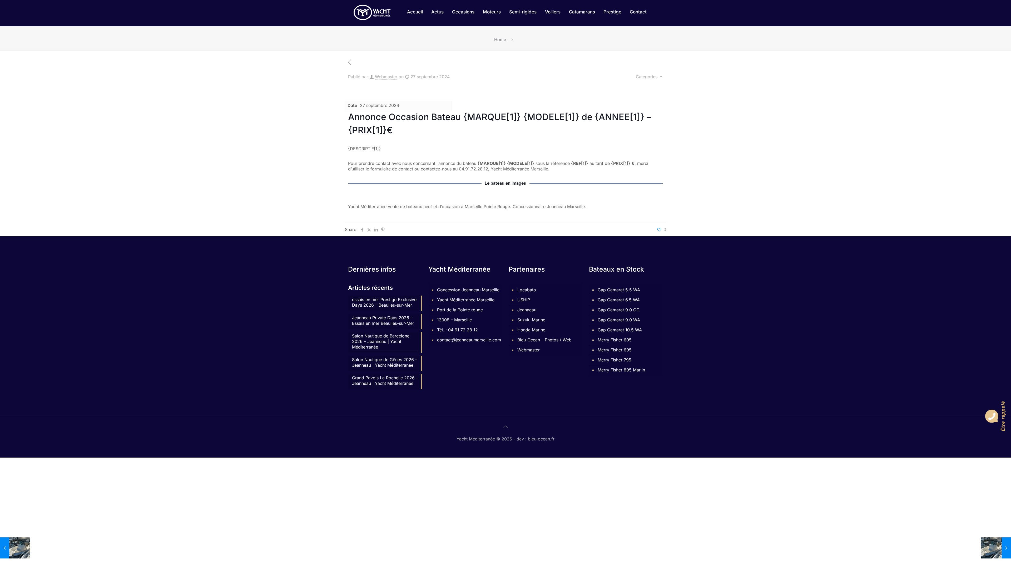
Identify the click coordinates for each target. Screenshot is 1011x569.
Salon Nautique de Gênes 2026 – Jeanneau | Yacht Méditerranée (384, 362)
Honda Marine (531, 329)
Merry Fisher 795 (614, 359)
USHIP (523, 299)
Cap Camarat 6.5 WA (619, 299)
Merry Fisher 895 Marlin (621, 369)
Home (500, 39)
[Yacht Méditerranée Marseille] (372, 12)
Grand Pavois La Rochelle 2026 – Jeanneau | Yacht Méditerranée (385, 380)
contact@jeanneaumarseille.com (468, 339)
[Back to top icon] (505, 426)
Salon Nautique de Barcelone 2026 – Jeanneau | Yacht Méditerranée (380, 341)
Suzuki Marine (531, 319)
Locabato (526, 289)
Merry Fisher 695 (615, 349)
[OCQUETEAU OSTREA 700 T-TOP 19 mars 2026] (996, 547)
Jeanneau (526, 309)
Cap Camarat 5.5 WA (619, 289)
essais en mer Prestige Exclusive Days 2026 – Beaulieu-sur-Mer (384, 302)
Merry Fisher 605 (615, 339)
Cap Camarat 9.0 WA (619, 319)
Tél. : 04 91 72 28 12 (457, 329)
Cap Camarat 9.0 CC (619, 309)
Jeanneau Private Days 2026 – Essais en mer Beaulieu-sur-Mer (383, 320)
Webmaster (386, 76)
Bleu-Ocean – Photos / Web (544, 339)
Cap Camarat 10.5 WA (620, 329)
